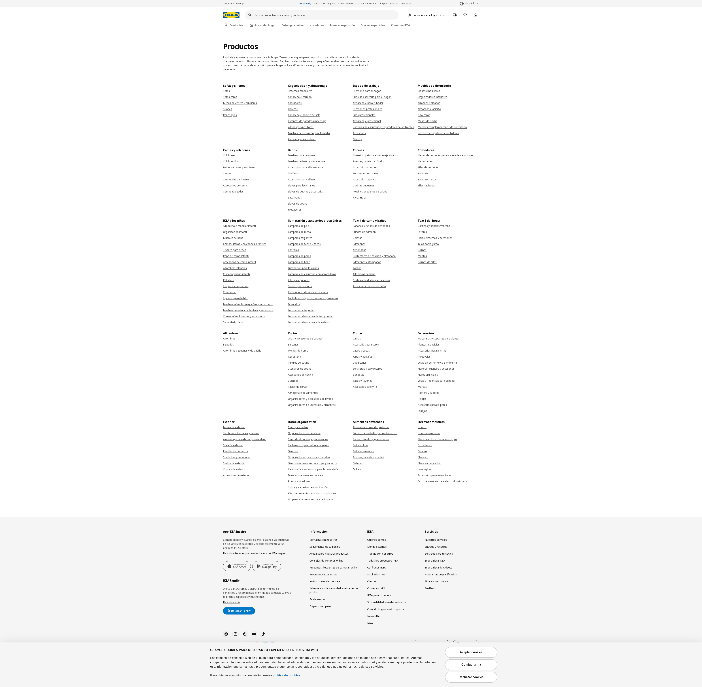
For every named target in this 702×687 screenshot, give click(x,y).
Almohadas (359, 250)
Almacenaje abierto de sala (304, 115)
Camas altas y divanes (236, 179)
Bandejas (358, 374)
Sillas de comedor (428, 167)
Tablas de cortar (297, 386)
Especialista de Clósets (438, 567)
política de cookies (287, 675)
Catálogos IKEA (376, 567)
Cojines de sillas (427, 262)
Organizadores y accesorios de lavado (310, 398)
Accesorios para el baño (302, 179)
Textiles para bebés (234, 250)
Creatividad (229, 292)
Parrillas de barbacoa (235, 451)
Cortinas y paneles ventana (434, 226)
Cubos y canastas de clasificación (308, 487)
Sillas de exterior (233, 445)
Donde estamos (377, 546)
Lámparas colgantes (300, 238)
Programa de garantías (323, 574)
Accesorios (359, 133)
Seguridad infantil (233, 322)
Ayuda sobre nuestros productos (329, 553)
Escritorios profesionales (367, 109)
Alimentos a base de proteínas (371, 427)
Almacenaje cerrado (300, 97)
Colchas (357, 238)
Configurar (468, 664)
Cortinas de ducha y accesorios (371, 280)
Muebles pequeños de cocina (370, 191)
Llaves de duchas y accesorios (306, 191)
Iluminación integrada (301, 310)
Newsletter (374, 616)
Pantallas (293, 250)
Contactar (406, 3)
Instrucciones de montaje (325, 581)
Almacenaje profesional (367, 121)
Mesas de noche (427, 121)
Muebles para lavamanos (303, 155)
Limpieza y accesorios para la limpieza (310, 499)
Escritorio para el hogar (367, 91)
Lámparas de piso (298, 226)
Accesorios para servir (366, 344)
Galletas (358, 463)
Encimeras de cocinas (365, 173)
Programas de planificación (441, 574)
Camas (227, 173)
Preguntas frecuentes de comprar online (334, 567)
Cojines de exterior (234, 469)
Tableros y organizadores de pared (308, 445)
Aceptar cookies (471, 652)
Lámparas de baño (299, 262)
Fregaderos (294, 209)
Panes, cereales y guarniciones (371, 439)
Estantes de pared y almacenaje (307, 121)
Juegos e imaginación (235, 286)
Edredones (359, 244)
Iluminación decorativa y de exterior (309, 322)
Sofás (226, 91)
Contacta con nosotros (323, 539)
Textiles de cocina (298, 362)
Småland (430, 588)
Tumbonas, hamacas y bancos (241, 433)
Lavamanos (295, 197)
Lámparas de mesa (299, 232)
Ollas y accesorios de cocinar (305, 338)
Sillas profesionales (364, 115)
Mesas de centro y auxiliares (240, 103)
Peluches (228, 280)
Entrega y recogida (436, 546)
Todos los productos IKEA (382, 560)
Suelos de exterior (234, 463)
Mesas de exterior (234, 427)
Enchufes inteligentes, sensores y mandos (313, 298)
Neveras (423, 457)
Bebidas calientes (363, 451)
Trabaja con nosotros (380, 553)
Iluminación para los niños (303, 268)
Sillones (227, 109)
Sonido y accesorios (300, 286)
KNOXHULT (360, 197)
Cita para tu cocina (366, 3)
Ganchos (293, 451)
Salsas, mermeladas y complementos (375, 433)
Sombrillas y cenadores (236, 457)
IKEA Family (305, 3)
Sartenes (293, 344)
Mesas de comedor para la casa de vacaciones (445, 155)
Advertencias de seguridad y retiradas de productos (334, 590)
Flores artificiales (428, 374)
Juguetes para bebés (235, 298)
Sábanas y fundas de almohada (371, 226)
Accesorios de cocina (300, 374)
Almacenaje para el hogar (368, 103)
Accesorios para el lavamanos (305, 167)
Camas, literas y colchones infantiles (244, 244)
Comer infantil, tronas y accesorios (244, 316)
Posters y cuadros (428, 392)
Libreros (293, 109)
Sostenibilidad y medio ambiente (386, 602)
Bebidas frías (360, 445)
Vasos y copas (361, 350)
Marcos (422, 386)
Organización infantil (235, 232)
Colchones (229, 155)
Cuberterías (360, 362)
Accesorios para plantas (432, 350)
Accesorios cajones (364, 179)
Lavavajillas (424, 469)
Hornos (422, 427)
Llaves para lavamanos (301, 185)
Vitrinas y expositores (301, 127)
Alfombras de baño (364, 274)
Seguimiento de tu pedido (325, 546)
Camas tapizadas (233, 191)
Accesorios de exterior (236, 475)
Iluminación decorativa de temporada (310, 316)
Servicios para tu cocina (439, 553)
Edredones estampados (367, 262)
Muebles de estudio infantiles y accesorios (248, 310)
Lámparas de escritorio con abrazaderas (312, 274)
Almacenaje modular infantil (239, 226)
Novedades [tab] (317, 25)
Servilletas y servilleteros (367, 368)
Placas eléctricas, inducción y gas (437, 439)
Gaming (357, 139)
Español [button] (469, 3)
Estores (422, 232)
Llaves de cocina (297, 203)
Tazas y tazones (362, 380)
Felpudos (228, 344)
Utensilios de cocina (300, 368)
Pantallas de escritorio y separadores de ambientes (383, 127)
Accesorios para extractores (434, 475)
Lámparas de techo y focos (304, 244)
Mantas (422, 256)
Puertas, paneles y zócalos (369, 161)
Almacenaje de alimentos (303, 392)
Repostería (294, 356)
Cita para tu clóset (388, 3)
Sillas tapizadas (427, 185)
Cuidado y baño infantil (236, 274)
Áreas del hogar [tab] (265, 25)
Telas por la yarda (428, 244)
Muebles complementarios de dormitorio (442, 127)
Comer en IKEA (346, 3)
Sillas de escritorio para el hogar (372, 97)
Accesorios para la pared (432, 405)
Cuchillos (293, 380)
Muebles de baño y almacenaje (306, 161)
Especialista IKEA (435, 560)
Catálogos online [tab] (293, 25)
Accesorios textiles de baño (369, 286)
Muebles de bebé (233, 238)
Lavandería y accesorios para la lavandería (313, 469)
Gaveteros (424, 115)
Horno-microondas (429, 433)
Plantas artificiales (428, 344)
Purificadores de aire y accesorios (308, 292)
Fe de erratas (317, 599)
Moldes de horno (298, 350)
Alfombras (229, 338)
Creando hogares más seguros (385, 609)
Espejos (422, 411)
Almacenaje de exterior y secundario (244, 439)
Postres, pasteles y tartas (368, 457)
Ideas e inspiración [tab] (342, 25)
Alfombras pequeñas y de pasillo (242, 350)
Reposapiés (230, 115)
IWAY (370, 623)
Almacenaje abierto (429, 109)
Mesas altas (425, 161)
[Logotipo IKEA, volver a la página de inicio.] (231, 15)
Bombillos (294, 304)
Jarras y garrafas (362, 356)
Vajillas (357, 338)
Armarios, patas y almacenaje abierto (375, 155)
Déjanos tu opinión (321, 606)
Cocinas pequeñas (363, 185)
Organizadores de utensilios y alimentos (312, 405)
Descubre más (231, 602)
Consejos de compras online (326, 560)
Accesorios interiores (365, 167)
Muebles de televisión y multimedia (309, 133)
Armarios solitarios (429, 103)
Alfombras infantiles (235, 268)
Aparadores (295, 103)
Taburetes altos (427, 179)
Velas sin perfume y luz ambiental (437, 362)
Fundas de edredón (364, 232)
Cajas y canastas (298, 427)
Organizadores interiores (432, 97)
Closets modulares (429, 91)
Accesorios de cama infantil (239, 262)
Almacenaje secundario (302, 139)
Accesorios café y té (365, 386)
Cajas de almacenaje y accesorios (308, 439)
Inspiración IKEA (376, 574)
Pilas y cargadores (299, 280)
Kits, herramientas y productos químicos (312, 493)
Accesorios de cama (235, 185)
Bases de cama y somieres (239, 167)
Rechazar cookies (471, 677)
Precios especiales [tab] (373, 25)
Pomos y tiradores (299, 481)
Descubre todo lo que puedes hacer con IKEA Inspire (254, 553)
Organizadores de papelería (304, 433)
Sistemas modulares (300, 91)
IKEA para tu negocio (324, 3)
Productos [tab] (236, 25)
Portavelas (424, 356)
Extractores (425, 445)
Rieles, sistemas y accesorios (435, 238)
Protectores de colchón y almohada (374, 256)
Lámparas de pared (299, 256)
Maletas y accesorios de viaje (305, 475)
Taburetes (424, 173)
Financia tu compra (436, 581)
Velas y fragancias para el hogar (436, 380)
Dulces (357, 469)
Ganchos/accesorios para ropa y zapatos (312, 463)
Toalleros (293, 173)
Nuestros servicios (436, 539)
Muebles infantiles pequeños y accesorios (248, 304)
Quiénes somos (376, 539)
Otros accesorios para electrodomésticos (442, 481)
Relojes (422, 398)
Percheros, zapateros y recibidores (438, 133)
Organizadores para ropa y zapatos (309, 457)
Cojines (422, 250)
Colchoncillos (231, 161)
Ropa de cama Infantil (236, 256)
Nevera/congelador (429, 463)
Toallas (357, 268)
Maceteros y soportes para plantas (439, 338)
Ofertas (371, 581)
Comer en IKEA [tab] (400, 25)
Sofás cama (230, 97)
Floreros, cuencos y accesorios (436, 368)
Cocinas (422, 451)
